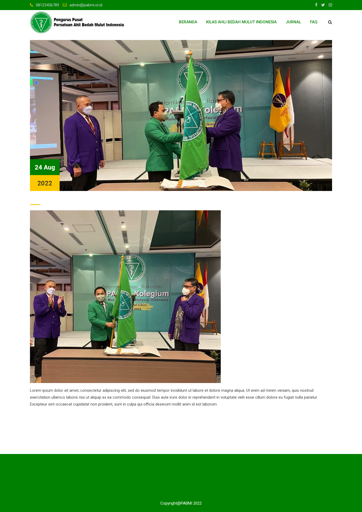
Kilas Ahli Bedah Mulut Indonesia (241, 22)
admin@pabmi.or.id (85, 5)
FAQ (313, 22)
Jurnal (293, 22)
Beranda (188, 22)
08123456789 (47, 5)
